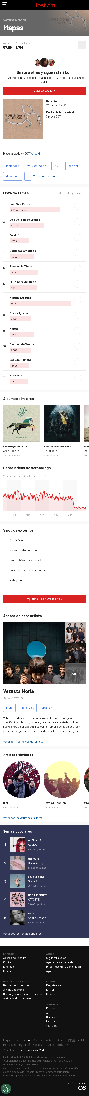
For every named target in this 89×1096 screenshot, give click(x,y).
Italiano (59, 1040)
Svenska (38, 1044)
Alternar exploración (5, 5)
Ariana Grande (37, 917)
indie (9, 707)
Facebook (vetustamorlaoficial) (29, 570)
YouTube (51, 1025)
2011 (57, 165)
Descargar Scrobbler (16, 985)
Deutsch (20, 1040)
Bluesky (50, 1017)
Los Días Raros (20, 204)
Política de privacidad (40, 1060)
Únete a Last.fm (44, 90)
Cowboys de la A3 (15, 446)
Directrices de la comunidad (63, 966)
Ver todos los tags (44, 176)
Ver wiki (35, 153)
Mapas (14, 328)
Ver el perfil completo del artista (23, 741)
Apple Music (17, 540)
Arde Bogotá (11, 450)
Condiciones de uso (15, 1060)
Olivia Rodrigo (36, 863)
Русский (24, 1044)
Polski (81, 1040)
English (7, 1040)
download (12, 176)
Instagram (16, 580)
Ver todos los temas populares (22, 933)
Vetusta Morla (18, 691)
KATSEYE (34, 899)
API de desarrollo (14, 989)
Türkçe (50, 1044)
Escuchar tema (77, 206)
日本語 (70, 1040)
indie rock (12, 165)
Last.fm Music (33, 1064)
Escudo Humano (21, 359)
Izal (5, 803)
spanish (74, 165)
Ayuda (50, 971)
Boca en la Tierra (21, 266)
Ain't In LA (34, 840)
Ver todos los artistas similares (22, 818)
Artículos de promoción (17, 998)
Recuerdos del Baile (57, 446)
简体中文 (63, 1044)
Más (84, 206)
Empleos (8, 966)
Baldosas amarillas (23, 250)
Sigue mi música (56, 958)
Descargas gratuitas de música (22, 994)
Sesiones (8, 971)
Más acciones (82, 45)
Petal (31, 913)
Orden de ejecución (70, 193)
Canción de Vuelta (22, 344)
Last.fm (45, 5)
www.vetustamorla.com (24, 550)
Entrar (50, 989)
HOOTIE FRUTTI (38, 895)
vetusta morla (36, 165)
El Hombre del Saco (23, 282)
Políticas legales (62, 1060)
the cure (33, 858)
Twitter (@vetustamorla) (25, 560)
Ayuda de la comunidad (60, 962)
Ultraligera (50, 450)
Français (45, 1040)
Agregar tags (27, 176)
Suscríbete (53, 994)
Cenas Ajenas (19, 313)
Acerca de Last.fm (14, 958)
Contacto (9, 962)
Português (9, 1044)
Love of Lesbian (55, 803)
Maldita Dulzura (20, 297)
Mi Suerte (16, 375)
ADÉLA (32, 844)
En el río (15, 235)
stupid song (36, 877)
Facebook (52, 1008)
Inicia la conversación (47, 598)
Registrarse (53, 985)
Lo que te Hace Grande (25, 219)
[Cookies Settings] (6, 1089)
